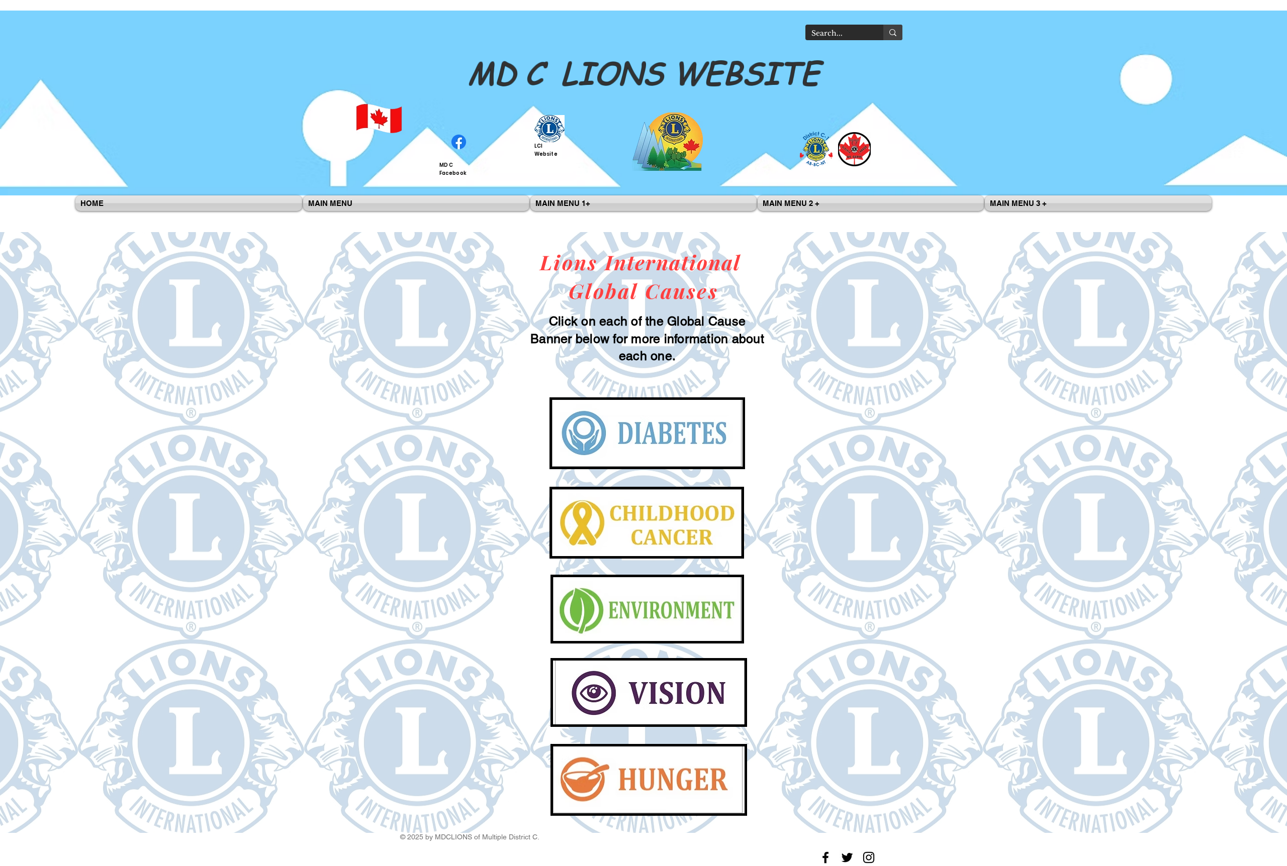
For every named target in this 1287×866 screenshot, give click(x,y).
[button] (416, 203)
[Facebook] (825, 857)
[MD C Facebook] (459, 142)
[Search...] (892, 32)
